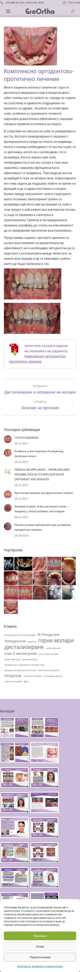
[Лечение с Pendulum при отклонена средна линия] (25, 593)
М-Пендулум (48, 635)
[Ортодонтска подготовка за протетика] (54, 578)
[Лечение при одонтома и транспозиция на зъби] (54, 593)
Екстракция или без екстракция (19, 635)
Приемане (40, 936)
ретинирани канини (52, 676)
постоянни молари (32, 676)
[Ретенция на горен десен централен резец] (25, 564)
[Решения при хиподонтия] (54, 564)
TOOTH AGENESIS (26, 437)
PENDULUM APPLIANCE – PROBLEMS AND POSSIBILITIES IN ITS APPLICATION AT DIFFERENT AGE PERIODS (42, 474)
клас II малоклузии (20, 653)
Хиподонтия (14, 641)
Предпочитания (40, 957)
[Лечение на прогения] (69, 593)
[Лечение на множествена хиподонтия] (69, 578)
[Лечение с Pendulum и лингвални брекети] (40, 593)
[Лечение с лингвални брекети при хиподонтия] (11, 593)
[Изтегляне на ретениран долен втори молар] (40, 564)
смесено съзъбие (13, 681)
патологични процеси (48, 670)
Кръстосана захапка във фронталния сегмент (44, 492)
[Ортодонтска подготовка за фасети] (40, 578)
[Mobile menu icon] (8, 11)
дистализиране (24, 647)
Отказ (40, 946)
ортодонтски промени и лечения (20, 670)
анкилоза (31, 641)
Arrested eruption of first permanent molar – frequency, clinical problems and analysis (42, 509)
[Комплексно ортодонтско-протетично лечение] (11, 607)
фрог (26, 681)
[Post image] (8, 439)
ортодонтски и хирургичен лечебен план (24, 665)
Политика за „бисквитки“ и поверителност (40, 966)
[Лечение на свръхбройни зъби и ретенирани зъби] (11, 564)
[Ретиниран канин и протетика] (69, 564)
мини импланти (30, 659)
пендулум (12, 676)
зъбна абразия (53, 648)
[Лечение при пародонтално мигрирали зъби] (25, 578)
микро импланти (12, 659)
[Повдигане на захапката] (11, 578)
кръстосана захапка (48, 654)
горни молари (56, 640)
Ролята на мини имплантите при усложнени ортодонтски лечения (43, 527)
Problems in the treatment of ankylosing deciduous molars (39, 454)
